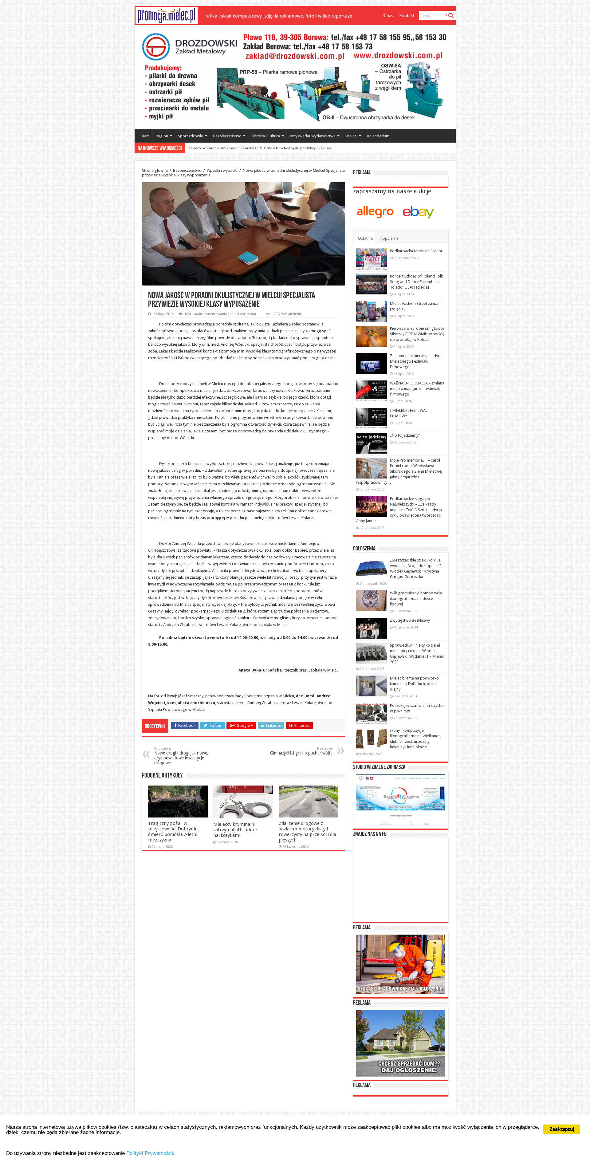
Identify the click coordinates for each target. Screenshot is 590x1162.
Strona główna (155, 170)
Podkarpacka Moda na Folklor (416, 251)
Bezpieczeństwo (227, 136)
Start (145, 136)
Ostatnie (365, 238)
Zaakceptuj (561, 1129)
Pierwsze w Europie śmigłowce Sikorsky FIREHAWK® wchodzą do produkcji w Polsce (417, 334)
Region (162, 136)
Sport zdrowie (190, 136)
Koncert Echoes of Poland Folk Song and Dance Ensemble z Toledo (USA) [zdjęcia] (416, 282)
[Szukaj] (451, 15)
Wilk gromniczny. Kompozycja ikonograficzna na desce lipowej (416, 598)
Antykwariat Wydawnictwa (313, 136)
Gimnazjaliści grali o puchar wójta (301, 750)
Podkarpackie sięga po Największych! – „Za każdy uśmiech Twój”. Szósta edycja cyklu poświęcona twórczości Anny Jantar (399, 509)
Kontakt (406, 15)
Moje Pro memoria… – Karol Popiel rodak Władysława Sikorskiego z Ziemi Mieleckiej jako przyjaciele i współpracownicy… (399, 471)
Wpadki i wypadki (222, 170)
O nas (387, 15)
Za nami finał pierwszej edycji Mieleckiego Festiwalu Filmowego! (242, 148)
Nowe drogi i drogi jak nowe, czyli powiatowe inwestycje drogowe (181, 755)
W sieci (351, 136)
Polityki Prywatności (149, 1153)
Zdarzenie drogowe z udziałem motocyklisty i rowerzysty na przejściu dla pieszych (307, 832)
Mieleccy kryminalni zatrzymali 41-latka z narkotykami (235, 829)
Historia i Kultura (265, 136)
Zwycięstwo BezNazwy (410, 620)
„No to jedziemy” (405, 435)
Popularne (389, 238)
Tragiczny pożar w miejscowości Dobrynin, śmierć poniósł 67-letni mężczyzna (173, 832)
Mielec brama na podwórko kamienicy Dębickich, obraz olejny (414, 683)
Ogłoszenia (364, 549)
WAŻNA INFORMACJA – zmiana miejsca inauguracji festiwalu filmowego (417, 388)
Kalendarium (378, 136)
